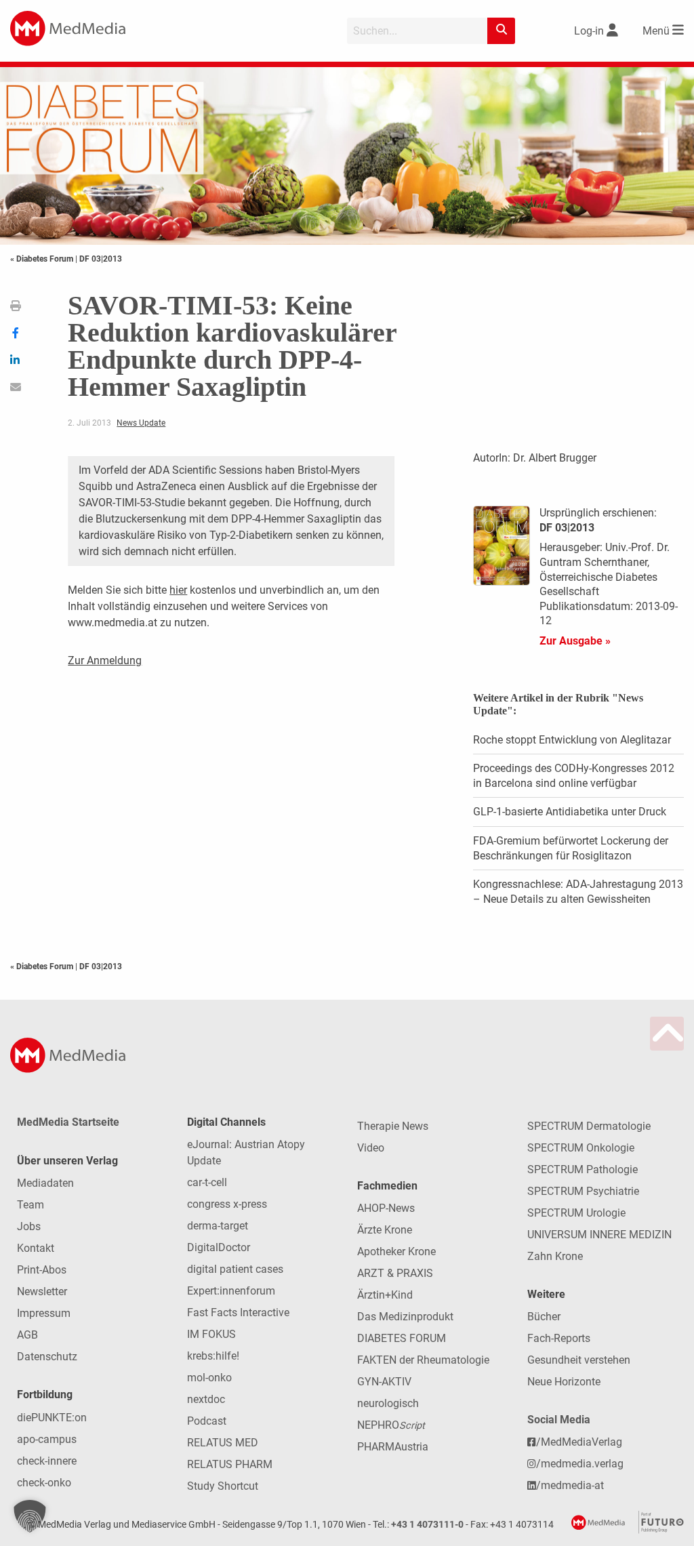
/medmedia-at (570, 1485)
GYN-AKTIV (384, 1381)
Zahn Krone (555, 1256)
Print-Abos (41, 1269)
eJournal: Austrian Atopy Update (246, 1152)
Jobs (29, 1226)
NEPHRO (391, 1425)
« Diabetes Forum (42, 259)
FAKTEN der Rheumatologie (423, 1360)
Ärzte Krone (384, 1229)
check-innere (47, 1461)
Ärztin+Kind (385, 1294)
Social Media (558, 1419)
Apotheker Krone (396, 1251)
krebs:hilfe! (213, 1355)
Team (30, 1204)
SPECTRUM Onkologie (580, 1147)
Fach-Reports (558, 1338)
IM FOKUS (211, 1334)
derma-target (217, 1225)
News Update (141, 423)
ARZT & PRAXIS (395, 1273)
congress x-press (227, 1204)
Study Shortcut (222, 1486)
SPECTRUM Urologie (576, 1212)
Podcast (206, 1421)
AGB (27, 1334)
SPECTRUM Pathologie (582, 1169)
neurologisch (388, 1403)
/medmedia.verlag (580, 1463)
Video (370, 1147)
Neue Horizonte (563, 1381)
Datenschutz (47, 1356)
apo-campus (47, 1439)
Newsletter (42, 1291)
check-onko (44, 1482)
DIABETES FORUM (401, 1338)
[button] (30, 1516)
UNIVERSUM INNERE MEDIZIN (599, 1234)
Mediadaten (45, 1183)
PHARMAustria (392, 1446)
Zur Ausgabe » (575, 640)
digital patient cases (235, 1269)
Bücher (543, 1316)
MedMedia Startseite (68, 1122)
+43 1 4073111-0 (427, 1524)
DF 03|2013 (100, 259)
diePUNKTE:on (52, 1417)
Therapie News (392, 1126)
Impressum (43, 1313)
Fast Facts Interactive (238, 1312)
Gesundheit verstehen (578, 1360)
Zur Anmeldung (105, 660)
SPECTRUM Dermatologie (589, 1126)
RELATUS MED (222, 1442)
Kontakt (35, 1248)
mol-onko (209, 1377)
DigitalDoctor (218, 1247)
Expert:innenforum (231, 1290)
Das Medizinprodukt (405, 1316)
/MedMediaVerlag (579, 1442)
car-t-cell (207, 1182)
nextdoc (206, 1399)
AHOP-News (386, 1208)
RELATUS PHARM (229, 1464)
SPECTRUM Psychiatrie (583, 1191)
